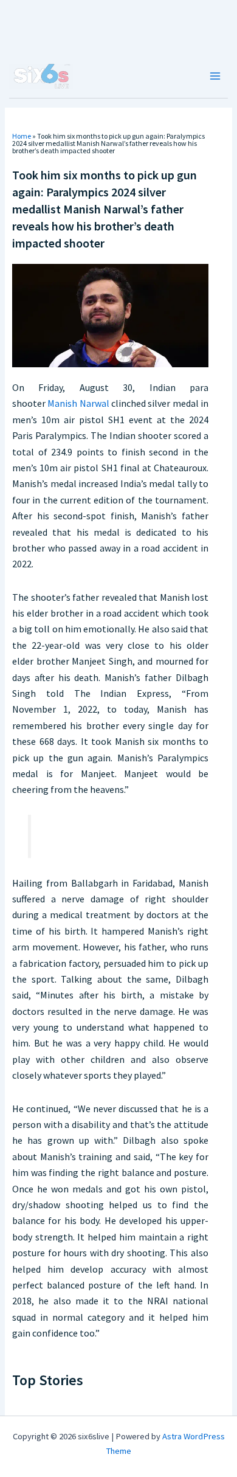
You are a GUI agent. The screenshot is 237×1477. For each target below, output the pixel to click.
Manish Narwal (78, 403)
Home (21, 135)
